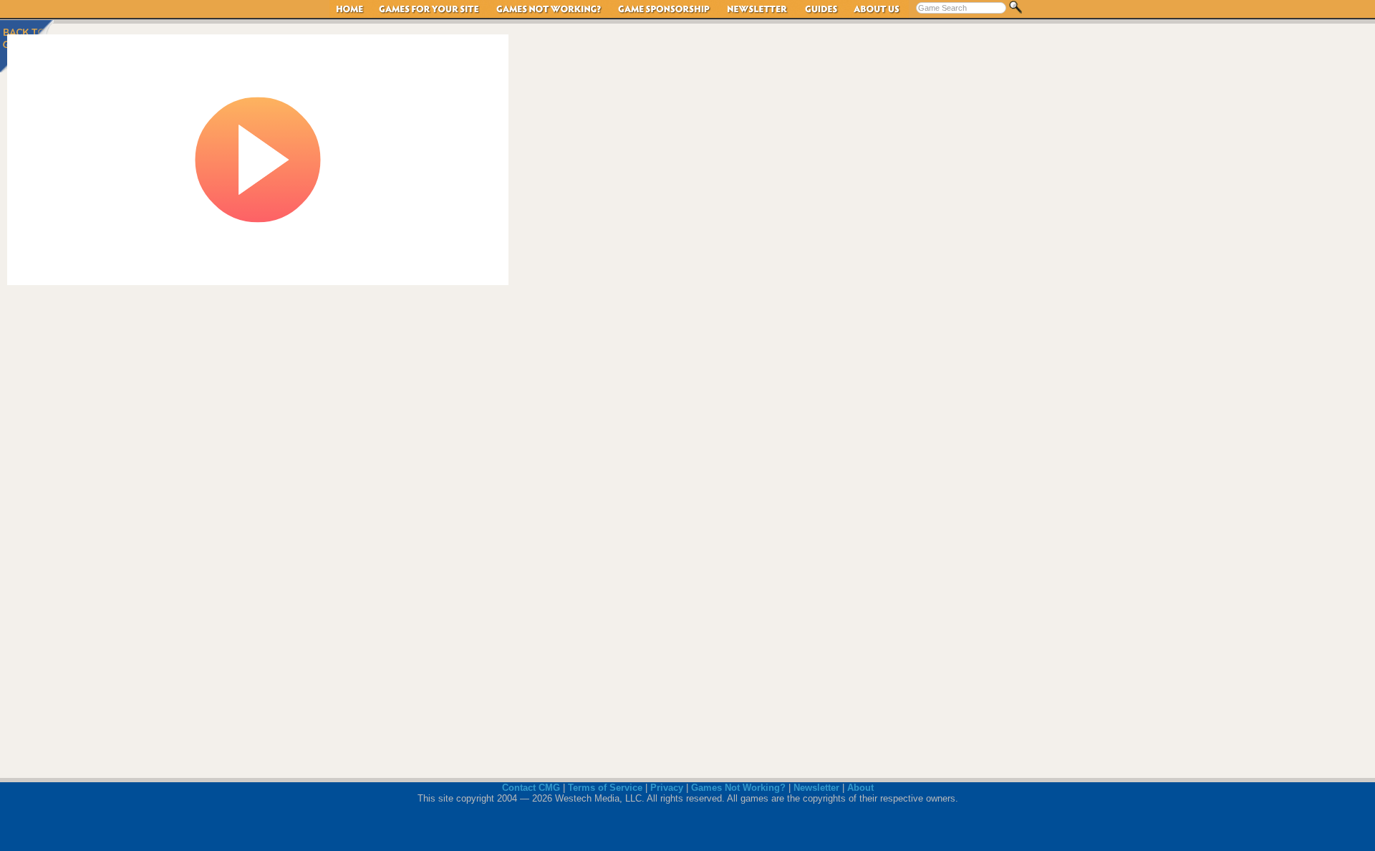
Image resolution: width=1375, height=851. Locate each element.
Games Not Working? (738, 787)
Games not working (549, 9)
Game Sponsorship (664, 9)
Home (350, 9)
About (860, 787)
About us (877, 9)
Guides (821, 9)
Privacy (666, 787)
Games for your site (430, 9)
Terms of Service (605, 787)
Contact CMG (531, 787)
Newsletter (758, 9)
